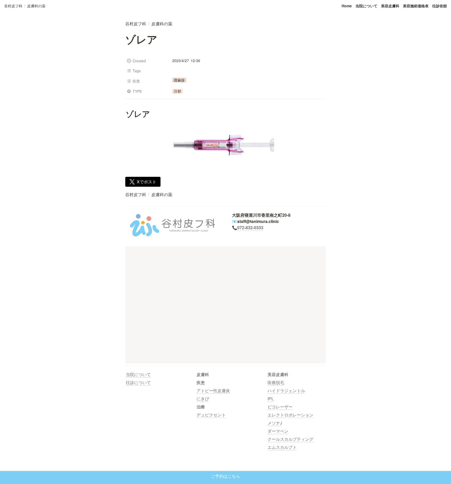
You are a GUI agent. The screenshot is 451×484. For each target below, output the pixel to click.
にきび (203, 399)
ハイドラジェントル (286, 391)
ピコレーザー (280, 407)
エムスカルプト (282, 447)
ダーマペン (278, 431)
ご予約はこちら (225, 476)
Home (347, 5)
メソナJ (275, 423)
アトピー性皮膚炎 (213, 391)
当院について (366, 5)
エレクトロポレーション (290, 415)
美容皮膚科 (390, 5)
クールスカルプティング (290, 439)
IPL (271, 399)
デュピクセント (211, 415)
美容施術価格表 (416, 5)
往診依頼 (439, 5)
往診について (138, 382)
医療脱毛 (276, 382)
